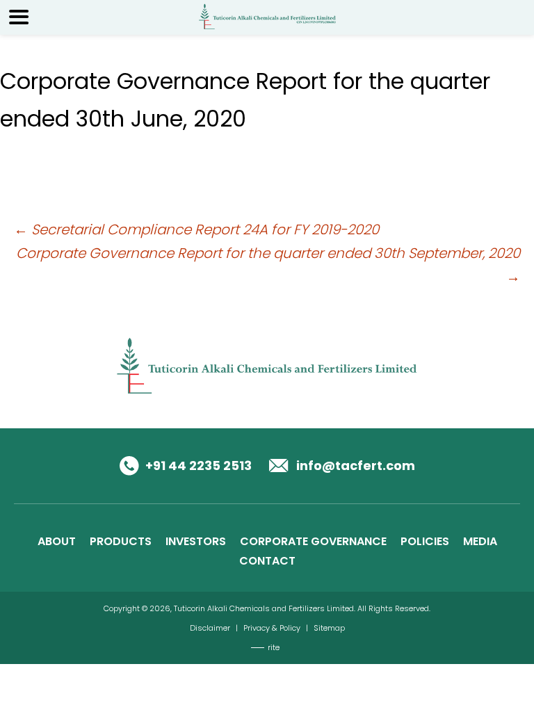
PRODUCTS (121, 541)
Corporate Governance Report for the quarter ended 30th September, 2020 (268, 264)
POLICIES (424, 541)
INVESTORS (195, 541)
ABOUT (57, 541)
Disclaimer (210, 627)
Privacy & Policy (271, 627)
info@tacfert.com (355, 465)
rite (274, 647)
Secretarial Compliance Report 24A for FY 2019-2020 (196, 229)
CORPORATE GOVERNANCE (313, 541)
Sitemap (329, 627)
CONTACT (267, 561)
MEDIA (480, 541)
